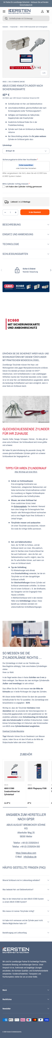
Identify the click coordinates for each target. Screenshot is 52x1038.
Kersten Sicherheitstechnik (14, 1032)
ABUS (5, 81)
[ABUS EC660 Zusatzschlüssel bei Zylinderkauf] (14, 771)
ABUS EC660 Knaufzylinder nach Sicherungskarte (33, 27)
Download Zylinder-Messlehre (13, 731)
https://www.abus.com (26, 853)
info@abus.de (29, 856)
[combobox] (26, 18)
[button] (48, 11)
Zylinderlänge (7, 145)
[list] (26, 54)
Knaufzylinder (14, 27)
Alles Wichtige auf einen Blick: (26, 471)
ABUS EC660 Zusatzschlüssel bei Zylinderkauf (12, 791)
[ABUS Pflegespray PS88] (38, 771)
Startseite (5, 27)
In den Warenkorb (35, 212)
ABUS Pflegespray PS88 (37, 788)
